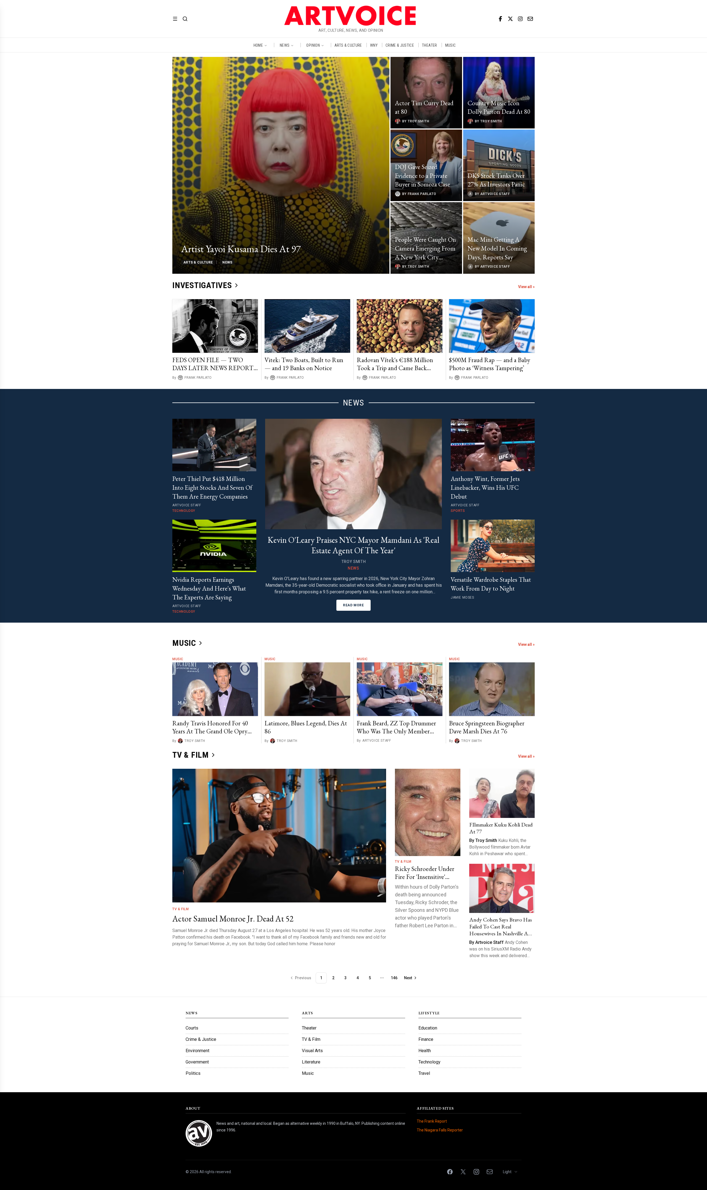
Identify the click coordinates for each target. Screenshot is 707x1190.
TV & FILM (190, 755)
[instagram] (520, 18)
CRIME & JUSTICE (400, 45)
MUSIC (450, 45)
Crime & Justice (201, 1039)
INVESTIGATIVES (202, 285)
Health (424, 1050)
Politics (193, 1073)
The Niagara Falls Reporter (440, 1130)
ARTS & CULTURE (348, 45)
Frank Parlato (198, 378)
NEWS (284, 45)
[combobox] (510, 1172)
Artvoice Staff (376, 741)
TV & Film (180, 909)
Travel (424, 1073)
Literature (311, 1062)
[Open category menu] (175, 19)
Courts (192, 1028)
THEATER (429, 45)
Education (427, 1028)
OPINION (313, 45)
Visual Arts (312, 1050)
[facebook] (500, 18)
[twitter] (510, 18)
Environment (197, 1050)
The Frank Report (432, 1121)
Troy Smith (194, 741)
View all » (526, 287)
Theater (309, 1028)
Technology (429, 1062)
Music (177, 659)
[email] (530, 18)
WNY (374, 45)
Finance (425, 1039)
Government (197, 1062)
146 (394, 978)
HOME (258, 45)
